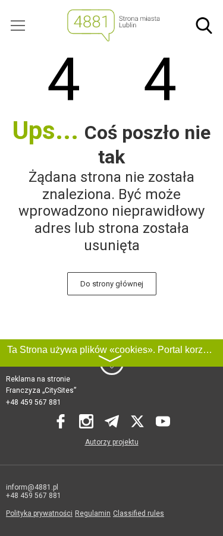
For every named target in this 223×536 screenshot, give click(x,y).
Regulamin (93, 513)
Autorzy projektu (112, 442)
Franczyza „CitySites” (41, 390)
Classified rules (138, 513)
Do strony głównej (111, 283)
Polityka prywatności (39, 513)
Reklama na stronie (38, 379)
